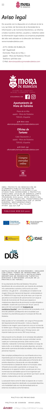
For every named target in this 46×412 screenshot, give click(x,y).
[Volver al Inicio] (23, 4)
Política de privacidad (23, 397)
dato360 (7, 408)
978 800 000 (23, 122)
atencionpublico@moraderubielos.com (24, 61)
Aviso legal (34, 402)
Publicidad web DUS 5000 (17, 211)
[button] (3, 4)
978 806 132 (23, 147)
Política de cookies (16, 402)
